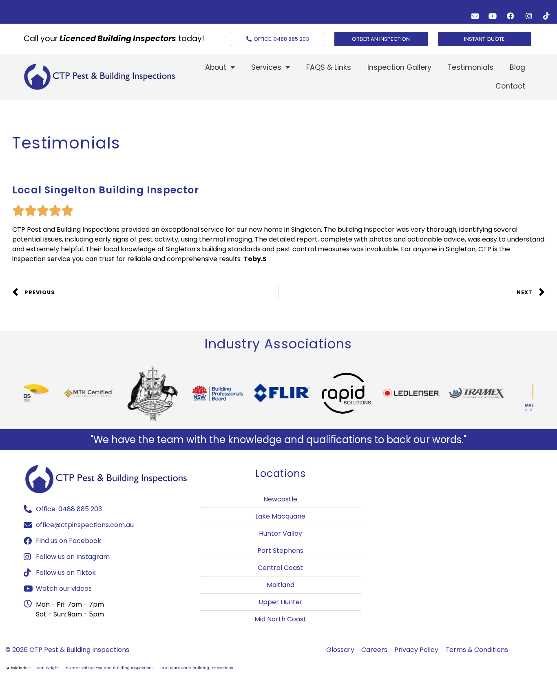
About (215, 67)
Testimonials (470, 67)
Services (266, 67)
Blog (517, 67)
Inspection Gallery (399, 67)
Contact (510, 86)
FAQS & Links (328, 67)
